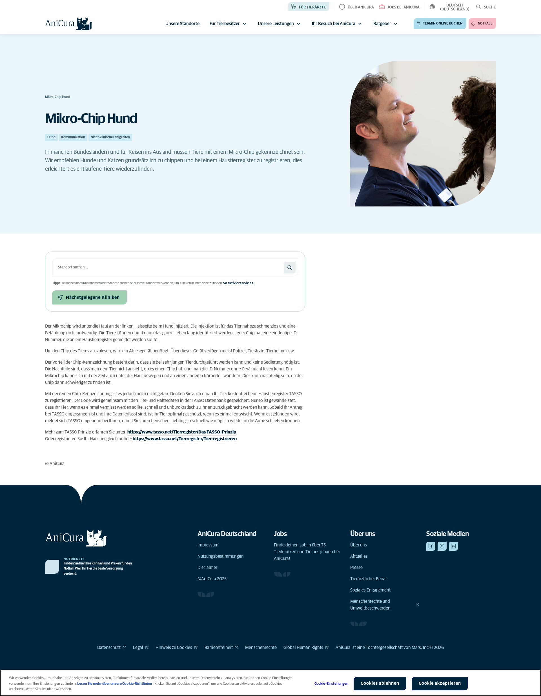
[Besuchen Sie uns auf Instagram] (442, 546)
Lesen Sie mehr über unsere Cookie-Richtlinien (115, 684)
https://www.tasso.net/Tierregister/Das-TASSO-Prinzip (181, 432)
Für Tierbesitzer (225, 23)
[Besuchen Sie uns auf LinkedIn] (453, 546)
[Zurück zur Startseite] (68, 23)
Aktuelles (359, 556)
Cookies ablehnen (380, 683)
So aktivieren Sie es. (238, 283)
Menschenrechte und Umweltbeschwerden (370, 604)
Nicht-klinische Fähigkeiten (110, 137)
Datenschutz (109, 647)
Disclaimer (207, 567)
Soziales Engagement (370, 590)
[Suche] (290, 267)
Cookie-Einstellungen (331, 684)
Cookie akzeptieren (440, 683)
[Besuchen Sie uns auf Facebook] (430, 546)
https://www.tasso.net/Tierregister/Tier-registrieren (185, 439)
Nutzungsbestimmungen (221, 556)
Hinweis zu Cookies (174, 647)
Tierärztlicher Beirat (368, 579)
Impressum (208, 545)
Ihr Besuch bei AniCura (333, 23)
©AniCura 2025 (212, 579)
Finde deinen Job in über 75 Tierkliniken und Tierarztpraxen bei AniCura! (307, 552)
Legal (138, 647)
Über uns (358, 545)
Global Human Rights (303, 647)
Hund (51, 137)
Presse (356, 567)
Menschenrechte (261, 647)
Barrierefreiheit (219, 647)
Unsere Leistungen (276, 23)
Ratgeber (382, 23)
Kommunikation (73, 137)
